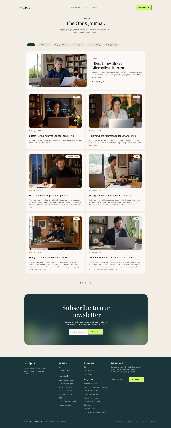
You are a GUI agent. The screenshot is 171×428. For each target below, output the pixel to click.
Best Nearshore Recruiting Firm (95, 412)
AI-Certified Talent (90, 384)
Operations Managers (66, 380)
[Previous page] (76, 283)
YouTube (145, 422)
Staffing (87, 405)
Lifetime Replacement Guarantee (95, 387)
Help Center (88, 374)
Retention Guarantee (91, 391)
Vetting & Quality (111, 45)
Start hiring (142, 7)
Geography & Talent (61, 45)
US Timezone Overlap (92, 401)
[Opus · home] (24, 7)
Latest (31, 45)
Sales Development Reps (67, 401)
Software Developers (66, 384)
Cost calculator (89, 371)
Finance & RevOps (65, 391)
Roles (87, 7)
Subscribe (94, 332)
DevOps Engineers (65, 387)
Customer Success (65, 394)
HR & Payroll (63, 398)
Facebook (138, 422)
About (61, 367)
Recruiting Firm (89, 409)
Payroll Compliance (91, 398)
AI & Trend (43, 45)
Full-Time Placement (91, 394)
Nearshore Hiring (94, 45)
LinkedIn (118, 422)
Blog (85, 367)
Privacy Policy (49, 422)
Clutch (153, 422)
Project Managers (65, 405)
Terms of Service (61, 422)
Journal (94, 7)
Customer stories (75, 7)
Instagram (129, 422)
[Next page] (94, 283)
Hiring (78, 45)
